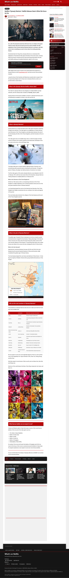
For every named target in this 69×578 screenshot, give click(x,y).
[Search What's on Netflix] (61, 1)
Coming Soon (13, 4)
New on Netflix (7, 4)
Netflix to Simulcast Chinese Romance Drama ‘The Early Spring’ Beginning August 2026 (30, 476)
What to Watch (48, 4)
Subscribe (38, 66)
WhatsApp (24, 458)
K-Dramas (35, 4)
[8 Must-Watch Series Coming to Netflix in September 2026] (52, 30)
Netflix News (25, 4)
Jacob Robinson (12, 15)
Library (58, 4)
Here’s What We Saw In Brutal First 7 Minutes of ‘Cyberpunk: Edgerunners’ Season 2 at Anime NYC (10, 477)
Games (43, 4)
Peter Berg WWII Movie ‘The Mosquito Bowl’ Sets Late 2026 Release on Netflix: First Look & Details (41, 476)
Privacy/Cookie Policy (38, 550)
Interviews (30, 4)
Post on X (12, 458)
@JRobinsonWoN (20, 15)
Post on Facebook (18, 458)
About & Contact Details (9, 550)
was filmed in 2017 (23, 72)
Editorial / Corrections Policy (26, 550)
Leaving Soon (19, 4)
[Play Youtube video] (25, 109)
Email (29, 458)
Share (34, 458)
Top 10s (53, 4)
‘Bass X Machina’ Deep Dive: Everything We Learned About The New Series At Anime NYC (20, 477)
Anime (39, 4)
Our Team (17, 550)
